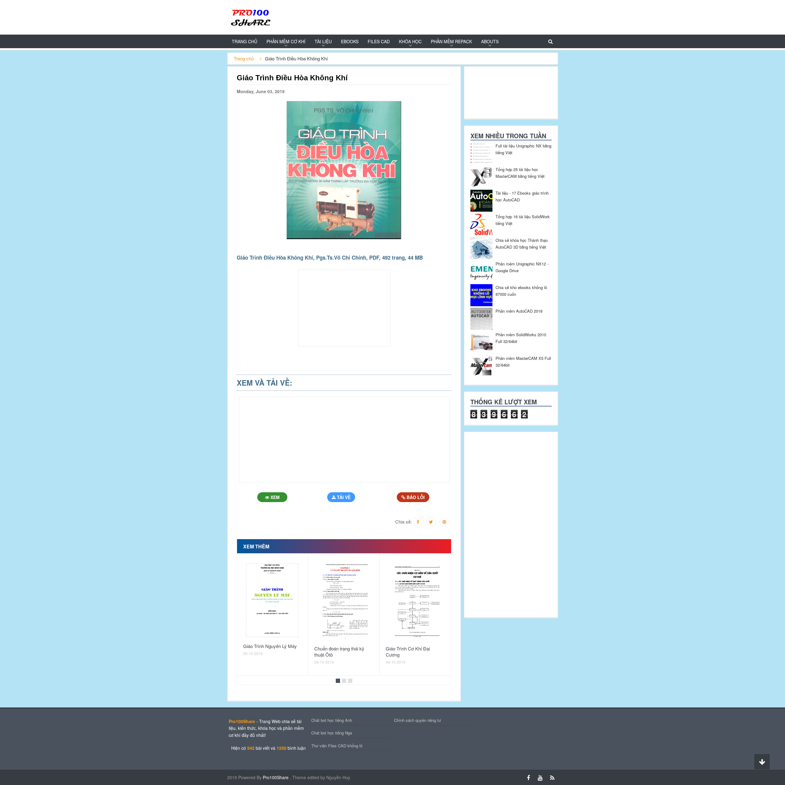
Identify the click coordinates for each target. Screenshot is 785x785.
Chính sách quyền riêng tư (417, 720)
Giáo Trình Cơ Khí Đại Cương (408, 651)
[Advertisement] (201, 143)
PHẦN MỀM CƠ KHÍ (285, 41)
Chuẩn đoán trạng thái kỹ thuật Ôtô (339, 651)
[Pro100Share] (250, 17)
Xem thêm (256, 546)
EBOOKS (349, 41)
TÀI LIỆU (323, 41)
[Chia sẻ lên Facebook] (418, 522)
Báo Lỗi (415, 497)
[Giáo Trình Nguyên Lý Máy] (272, 600)
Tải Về (343, 497)
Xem (274, 497)
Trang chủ (244, 41)
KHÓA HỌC (410, 41)
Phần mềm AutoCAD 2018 (519, 311)
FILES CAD (379, 41)
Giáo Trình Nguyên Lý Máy (270, 646)
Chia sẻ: (403, 521)
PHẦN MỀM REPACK (451, 41)
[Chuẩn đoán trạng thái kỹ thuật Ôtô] (343, 601)
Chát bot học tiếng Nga (331, 733)
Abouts (490, 41)
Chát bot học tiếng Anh (331, 720)
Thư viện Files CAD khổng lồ (336, 746)
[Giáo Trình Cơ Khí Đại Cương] (415, 601)
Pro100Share (276, 777)
